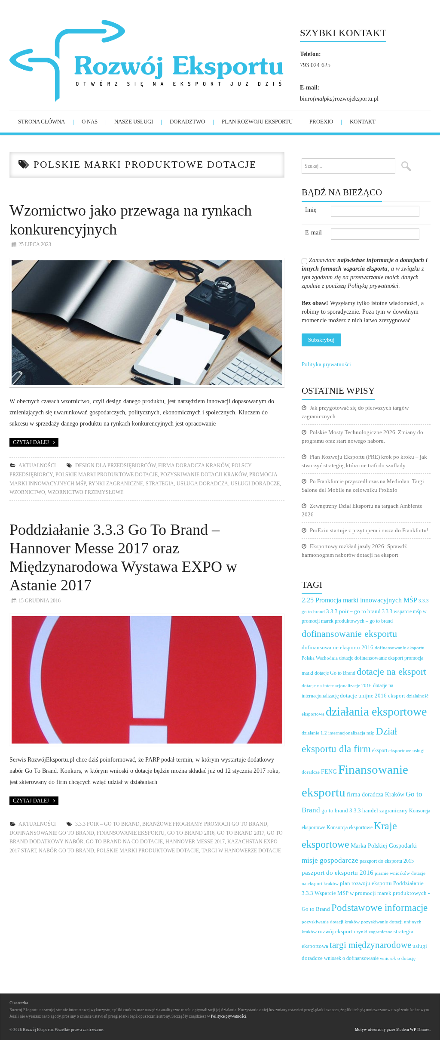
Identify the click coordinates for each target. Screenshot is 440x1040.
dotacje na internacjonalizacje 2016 (337, 685)
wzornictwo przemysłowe (85, 492)
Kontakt (363, 121)
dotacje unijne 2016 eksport (372, 695)
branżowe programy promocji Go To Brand (204, 824)
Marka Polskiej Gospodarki (384, 845)
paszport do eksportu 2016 (337, 872)
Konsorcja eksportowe (350, 827)
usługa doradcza (202, 483)
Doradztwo (187, 121)
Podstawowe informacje (379, 907)
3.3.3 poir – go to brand (107, 824)
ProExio (321, 121)
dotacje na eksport (391, 671)
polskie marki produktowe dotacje (106, 474)
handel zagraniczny (385, 810)
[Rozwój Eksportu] (154, 60)
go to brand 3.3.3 (341, 811)
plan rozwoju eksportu (366, 883)
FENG (329, 771)
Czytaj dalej (31, 442)
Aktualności (37, 465)
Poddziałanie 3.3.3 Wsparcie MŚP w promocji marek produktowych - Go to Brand (366, 896)
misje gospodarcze (330, 860)
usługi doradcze (255, 483)
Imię (310, 210)
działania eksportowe (376, 711)
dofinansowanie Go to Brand (51, 833)
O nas (90, 121)
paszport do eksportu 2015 (387, 861)
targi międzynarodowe (370, 945)
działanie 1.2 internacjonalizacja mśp (338, 732)
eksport (379, 750)
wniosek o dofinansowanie (351, 958)
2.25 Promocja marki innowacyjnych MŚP (359, 600)
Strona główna (41, 121)
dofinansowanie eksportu (349, 634)
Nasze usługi (133, 121)
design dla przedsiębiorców (115, 465)
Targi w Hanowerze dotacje (241, 850)
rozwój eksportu (336, 932)
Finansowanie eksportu (131, 833)
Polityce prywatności (228, 1016)
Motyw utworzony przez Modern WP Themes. (393, 1030)
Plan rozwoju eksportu (257, 121)
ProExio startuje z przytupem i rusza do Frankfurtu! (369, 530)
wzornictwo (27, 492)
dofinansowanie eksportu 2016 (337, 647)
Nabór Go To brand (66, 850)
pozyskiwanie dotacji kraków (203, 474)
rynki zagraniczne (116, 483)
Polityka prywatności (326, 364)
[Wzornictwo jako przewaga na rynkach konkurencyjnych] (147, 323)
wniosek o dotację (398, 958)
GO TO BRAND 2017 (240, 833)
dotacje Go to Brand (335, 673)
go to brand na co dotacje (124, 841)
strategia (160, 483)
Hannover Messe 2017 (195, 841)
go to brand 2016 (190, 833)
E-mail (313, 232)
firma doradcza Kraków (193, 465)
